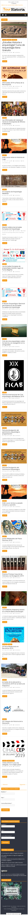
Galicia (6, 162)
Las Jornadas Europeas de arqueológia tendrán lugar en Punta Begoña (12, 268)
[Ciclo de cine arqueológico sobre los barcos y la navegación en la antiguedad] (14, 325)
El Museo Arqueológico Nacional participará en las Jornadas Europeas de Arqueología (13, 305)
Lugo (9, 162)
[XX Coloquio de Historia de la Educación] (14, 702)
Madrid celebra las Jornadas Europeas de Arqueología (12, 228)
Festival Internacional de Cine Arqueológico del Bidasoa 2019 (13, 395)
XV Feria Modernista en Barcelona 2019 (10, 647)
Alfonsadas (4, 88)
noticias (9, 39)
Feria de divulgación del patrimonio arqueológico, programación (11, 432)
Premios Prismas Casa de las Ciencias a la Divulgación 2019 (13, 575)
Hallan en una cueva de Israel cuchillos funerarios (12, 5)
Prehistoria (14, 39)
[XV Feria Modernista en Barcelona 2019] (14, 627)
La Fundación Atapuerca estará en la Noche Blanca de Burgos (13, 610)
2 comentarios (17, 506)
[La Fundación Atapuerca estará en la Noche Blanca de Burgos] (14, 592)
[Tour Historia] (2, 14)
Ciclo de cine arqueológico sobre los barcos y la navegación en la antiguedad (13, 343)
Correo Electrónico (6, 803)
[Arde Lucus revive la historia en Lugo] (14, 140)
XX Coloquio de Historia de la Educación (12, 722)
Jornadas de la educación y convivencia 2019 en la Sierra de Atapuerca (13, 684)
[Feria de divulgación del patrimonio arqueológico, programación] (14, 412)
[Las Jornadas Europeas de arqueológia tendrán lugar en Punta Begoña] (14, 248)
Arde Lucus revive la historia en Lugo (13, 158)
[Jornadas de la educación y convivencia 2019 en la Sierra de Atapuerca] (14, 664)
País (2, 797)
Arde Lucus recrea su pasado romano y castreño (12, 504)
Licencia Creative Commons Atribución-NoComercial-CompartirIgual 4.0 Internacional (13, 874)
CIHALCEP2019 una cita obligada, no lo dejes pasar (11, 764)
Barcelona (5, 644)
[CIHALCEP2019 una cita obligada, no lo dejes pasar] (14, 739)
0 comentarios (17, 52)
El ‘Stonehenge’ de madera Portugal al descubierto (12, 853)
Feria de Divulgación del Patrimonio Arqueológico (11, 468)
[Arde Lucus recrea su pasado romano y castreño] (14, 485)
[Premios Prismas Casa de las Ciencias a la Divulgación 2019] (14, 556)
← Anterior (4, 784)
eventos (4, 39)
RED (11, 52)
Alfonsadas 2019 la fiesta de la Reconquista (13, 83)
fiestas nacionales (15, 88)
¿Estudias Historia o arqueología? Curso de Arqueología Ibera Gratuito (13, 46)
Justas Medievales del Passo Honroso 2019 (12, 539)
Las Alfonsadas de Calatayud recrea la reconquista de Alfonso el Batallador (13, 122)
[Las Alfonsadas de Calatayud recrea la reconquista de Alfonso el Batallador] (14, 102)
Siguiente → (23, 784)
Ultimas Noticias (11, 760)
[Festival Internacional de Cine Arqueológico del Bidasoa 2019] (14, 361)
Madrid (14, 232)
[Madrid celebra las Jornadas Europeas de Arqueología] (14, 209)
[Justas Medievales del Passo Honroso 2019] (14, 521)
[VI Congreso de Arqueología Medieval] (14, 175)
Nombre (3, 792)
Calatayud (9, 88)
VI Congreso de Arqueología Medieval (12, 192)
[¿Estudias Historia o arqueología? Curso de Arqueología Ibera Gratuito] (14, 23)
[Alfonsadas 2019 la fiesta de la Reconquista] (14, 67)
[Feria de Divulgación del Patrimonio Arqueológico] (14, 450)
